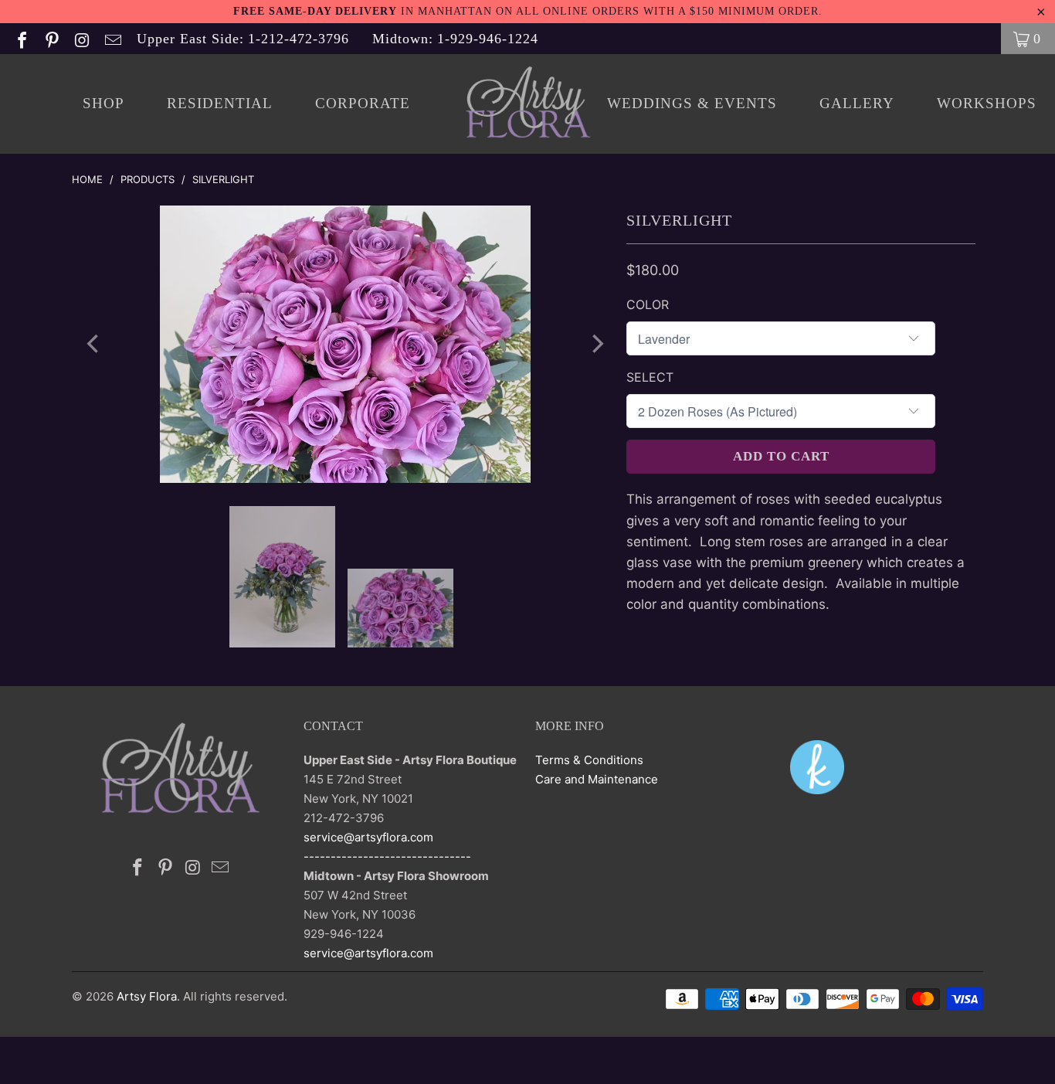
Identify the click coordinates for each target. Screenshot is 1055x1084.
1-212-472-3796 (243, 38)
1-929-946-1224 (455, 38)
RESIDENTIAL (220, 103)
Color (647, 304)
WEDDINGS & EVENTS (692, 103)
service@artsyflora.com (368, 837)
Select (649, 377)
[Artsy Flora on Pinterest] (51, 38)
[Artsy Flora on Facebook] (21, 38)
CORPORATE (362, 103)
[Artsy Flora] (528, 104)
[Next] (596, 344)
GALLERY (856, 103)
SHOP (103, 103)
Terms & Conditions (589, 760)
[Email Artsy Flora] (111, 38)
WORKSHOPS (986, 103)
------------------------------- (387, 856)
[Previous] (94, 344)
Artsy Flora (147, 996)
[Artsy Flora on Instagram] (81, 38)
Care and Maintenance (596, 779)
